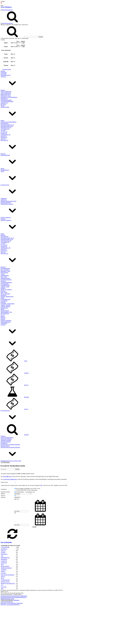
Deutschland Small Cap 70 (7, 124)
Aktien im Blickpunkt (6, 91)
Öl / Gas (3, 315)
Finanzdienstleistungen (6, 282)
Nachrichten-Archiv (9, 598)
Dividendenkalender (6, 202)
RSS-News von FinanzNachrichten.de (10, 604)
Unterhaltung (4, 323)
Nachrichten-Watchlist (6, 439)
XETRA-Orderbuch (6, 217)
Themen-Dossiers (5, 107)
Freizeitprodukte (5, 284)
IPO (41, 485)
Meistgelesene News (6, 95)
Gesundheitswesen (5, 285)
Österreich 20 (4, 137)
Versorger (3, 324)
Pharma (2, 316)
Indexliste (3, 235)
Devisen (26, 409)
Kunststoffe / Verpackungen (7, 303)
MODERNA (4, 559)
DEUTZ (3, 576)
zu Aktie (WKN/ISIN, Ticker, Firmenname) (26, 490)
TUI (2, 585)
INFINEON (4, 562)
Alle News (3, 76)
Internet (2, 298)
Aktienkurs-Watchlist (6, 440)
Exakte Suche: (4, 482)
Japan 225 (3, 139)
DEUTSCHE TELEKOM (7, 574)
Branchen (3, 153)
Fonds (25, 361)
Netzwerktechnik (5, 313)
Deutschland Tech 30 (6, 127)
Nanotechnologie (5, 310)
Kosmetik (3, 302)
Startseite (3, 71)
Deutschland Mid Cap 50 (7, 126)
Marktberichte (4, 98)
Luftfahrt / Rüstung (5, 306)
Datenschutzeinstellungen (7, 600)
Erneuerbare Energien (6, 279)
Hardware (3, 291)
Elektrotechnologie (5, 278)
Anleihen (26, 373)
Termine (3, 105)
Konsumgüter (4, 300)
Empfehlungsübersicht (6, 100)
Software (3, 319)
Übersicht (3, 219)
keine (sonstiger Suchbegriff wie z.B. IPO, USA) (28, 488)
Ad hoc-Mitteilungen (6, 7)
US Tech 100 (4, 131)
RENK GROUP (5, 566)
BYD (2, 564)
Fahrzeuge (3, 281)
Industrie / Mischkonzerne (7, 296)
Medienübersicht (5, 170)
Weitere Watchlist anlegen (7, 437)
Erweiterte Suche (6, 69)
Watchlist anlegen (5, 446)
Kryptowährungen (5, 410)
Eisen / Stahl (4, 276)
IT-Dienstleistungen (5, 299)
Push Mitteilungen (5, 462)
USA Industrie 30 (5, 129)
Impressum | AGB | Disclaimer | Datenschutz (12, 603)
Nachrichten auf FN (5, 75)
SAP (2, 556)
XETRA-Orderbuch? (6, 220)
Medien (2, 168)
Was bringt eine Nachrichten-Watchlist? (10, 444)
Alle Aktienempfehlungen (7, 101)
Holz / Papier (4, 292)
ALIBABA (4, 569)
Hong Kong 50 (4, 140)
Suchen (17, 469)
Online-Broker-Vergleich (7, 204)
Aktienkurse (4, 198)
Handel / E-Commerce (6, 289)
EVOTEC (3, 573)
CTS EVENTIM (5, 547)
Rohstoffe (3, 317)
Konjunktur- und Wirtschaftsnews (9, 97)
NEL (2, 588)
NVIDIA (3, 552)
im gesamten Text (30, 492)
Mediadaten (16, 600)
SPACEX (3, 550)
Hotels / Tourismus (5, 293)
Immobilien (3, 295)
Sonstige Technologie (6, 320)
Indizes (2, 120)
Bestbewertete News (6, 94)
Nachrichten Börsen (5, 597)
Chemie (2, 274)
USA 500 (3, 130)
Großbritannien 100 (5, 134)
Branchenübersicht (5, 155)
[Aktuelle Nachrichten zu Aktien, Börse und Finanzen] (7, 9)
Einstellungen (4, 443)
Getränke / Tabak (5, 286)
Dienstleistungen (5, 275)
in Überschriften (20, 492)
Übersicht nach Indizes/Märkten (8, 122)
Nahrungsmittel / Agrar (6, 312)
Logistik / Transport (5, 305)
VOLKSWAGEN (5, 580)
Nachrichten (4, 72)
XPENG (3, 571)
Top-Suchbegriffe (6, 542)
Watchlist (26, 434)
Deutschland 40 (4, 123)
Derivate (26, 385)
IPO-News (3, 104)
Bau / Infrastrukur (5, 269)
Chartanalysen (4, 103)
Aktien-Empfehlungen (16, 597)
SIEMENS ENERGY (6, 568)
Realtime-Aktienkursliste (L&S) (8, 201)
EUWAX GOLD (5, 581)
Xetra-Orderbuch (12, 596)
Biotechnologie (4, 272)
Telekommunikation (5, 322)
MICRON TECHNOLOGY (8, 583)
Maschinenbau (4, 307)
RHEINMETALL (5, 557)
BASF (2, 578)
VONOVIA (4, 561)
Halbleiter (3, 288)
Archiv (2, 171)
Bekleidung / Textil (5, 271)
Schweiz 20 (3, 136)
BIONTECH (4, 554)
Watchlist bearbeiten (6, 441)
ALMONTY (4, 549)
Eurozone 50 (4, 133)
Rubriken (3, 90)
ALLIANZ (3, 587)
